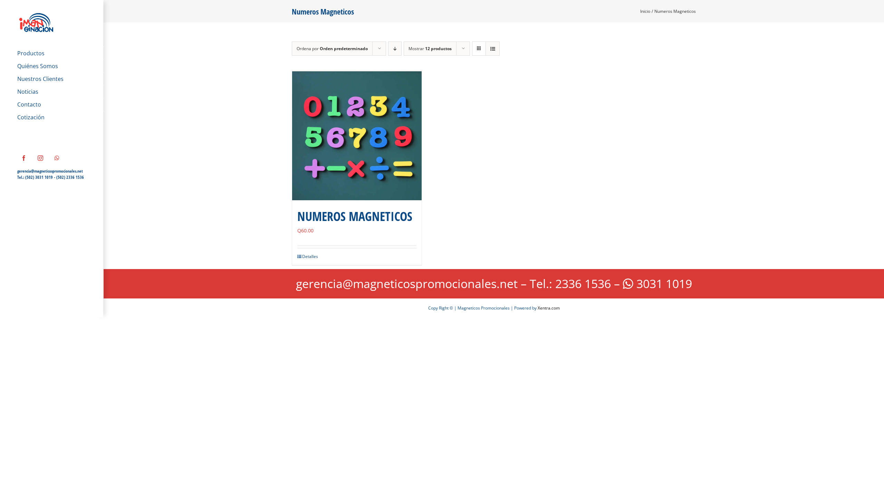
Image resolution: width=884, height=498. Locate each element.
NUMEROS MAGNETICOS (354, 216)
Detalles (310, 256)
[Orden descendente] (395, 49)
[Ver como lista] (492, 48)
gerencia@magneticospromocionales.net (50, 171)
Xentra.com (549, 308)
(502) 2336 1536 (70, 177)
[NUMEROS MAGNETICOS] (357, 135)
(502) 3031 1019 (39, 177)
